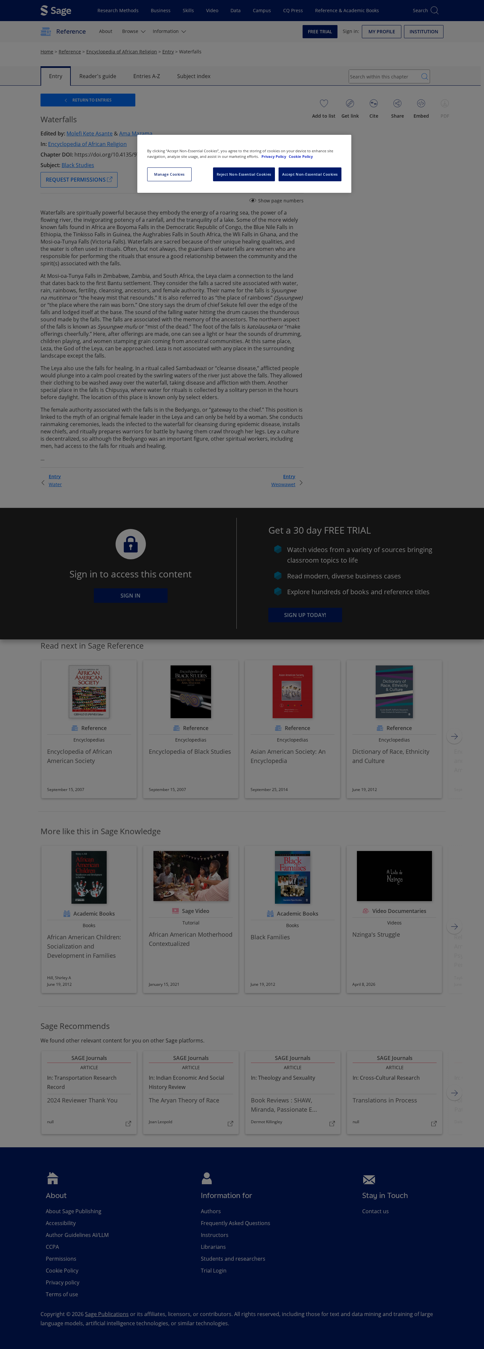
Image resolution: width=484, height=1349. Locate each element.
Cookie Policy (301, 156)
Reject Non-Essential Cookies (244, 174)
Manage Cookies (169, 174)
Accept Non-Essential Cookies (310, 174)
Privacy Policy (274, 156)
